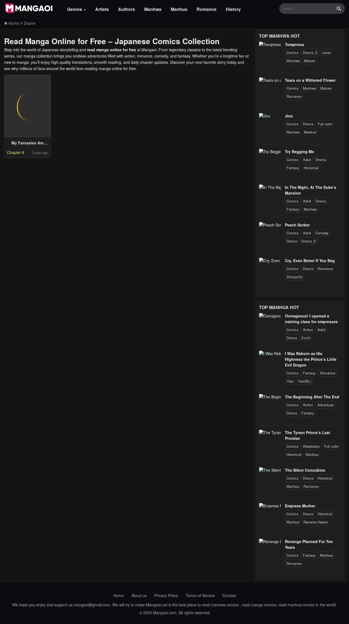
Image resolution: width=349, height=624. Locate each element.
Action (308, 329)
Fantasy (293, 167)
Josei (326, 52)
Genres (75, 9)
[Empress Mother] (270, 505)
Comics (293, 52)
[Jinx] (264, 116)
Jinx (289, 116)
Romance (206, 9)
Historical (311, 167)
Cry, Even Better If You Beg (310, 260)
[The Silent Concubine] (270, 470)
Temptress (294, 44)
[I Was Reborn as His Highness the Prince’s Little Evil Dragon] (270, 353)
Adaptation (311, 446)
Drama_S (310, 52)
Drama (308, 123)
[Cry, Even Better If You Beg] (270, 260)
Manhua (179, 9)
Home (118, 595)
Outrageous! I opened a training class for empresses (311, 318)
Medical (310, 132)
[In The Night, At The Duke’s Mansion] (270, 187)
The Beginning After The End (312, 396)
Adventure (325, 404)
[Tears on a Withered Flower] (270, 80)
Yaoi (290, 381)
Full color (325, 123)
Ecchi (305, 337)
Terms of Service (200, 595)
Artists (102, 9)
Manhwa (152, 9)
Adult (307, 159)
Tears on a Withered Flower (310, 80)
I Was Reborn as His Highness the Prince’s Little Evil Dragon (310, 359)
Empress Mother (300, 505)
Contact (229, 595)
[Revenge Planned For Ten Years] (270, 541)
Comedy (322, 232)
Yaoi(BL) (304, 381)
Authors (126, 9)
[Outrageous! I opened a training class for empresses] (270, 316)
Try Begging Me (299, 151)
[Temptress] (270, 44)
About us (139, 595)
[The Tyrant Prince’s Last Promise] (270, 432)
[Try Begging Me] (270, 151)
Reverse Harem (315, 522)
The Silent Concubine (305, 470)
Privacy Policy (166, 595)
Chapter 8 (15, 152)
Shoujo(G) (294, 276)
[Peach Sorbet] (270, 225)
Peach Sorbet (297, 225)
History (233, 9)
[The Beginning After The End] (270, 396)
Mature (309, 60)
